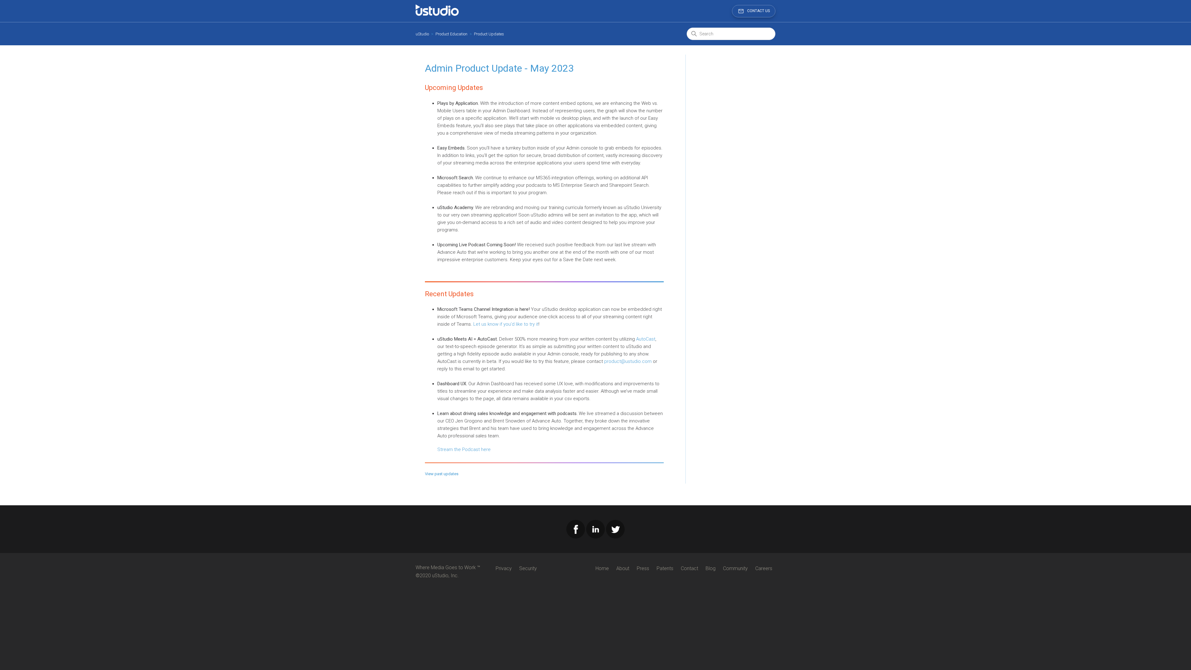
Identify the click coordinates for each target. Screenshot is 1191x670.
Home (602, 568)
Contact (689, 568)
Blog (711, 568)
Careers (763, 568)
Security (528, 568)
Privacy (504, 568)
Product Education (451, 34)
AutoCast (645, 339)
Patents (665, 568)
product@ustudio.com (628, 361)
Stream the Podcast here (464, 449)
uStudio (422, 34)
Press (643, 568)
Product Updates (489, 34)
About (622, 568)
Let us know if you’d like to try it (505, 324)
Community (735, 568)
